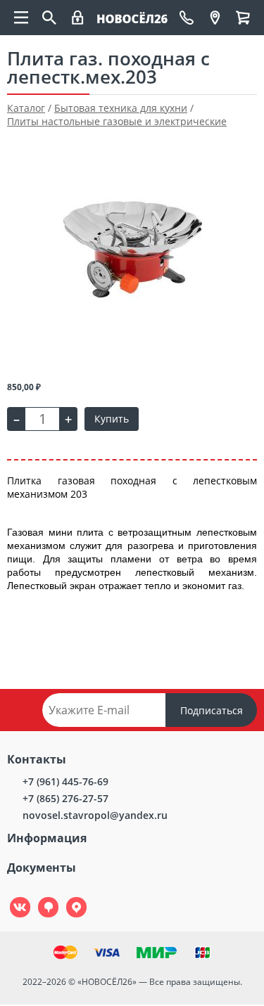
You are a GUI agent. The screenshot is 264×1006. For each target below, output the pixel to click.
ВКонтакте (12, 897)
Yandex (68, 897)
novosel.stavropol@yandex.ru (95, 815)
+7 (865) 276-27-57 (65, 798)
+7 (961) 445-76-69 (65, 781)
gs (38, 897)
